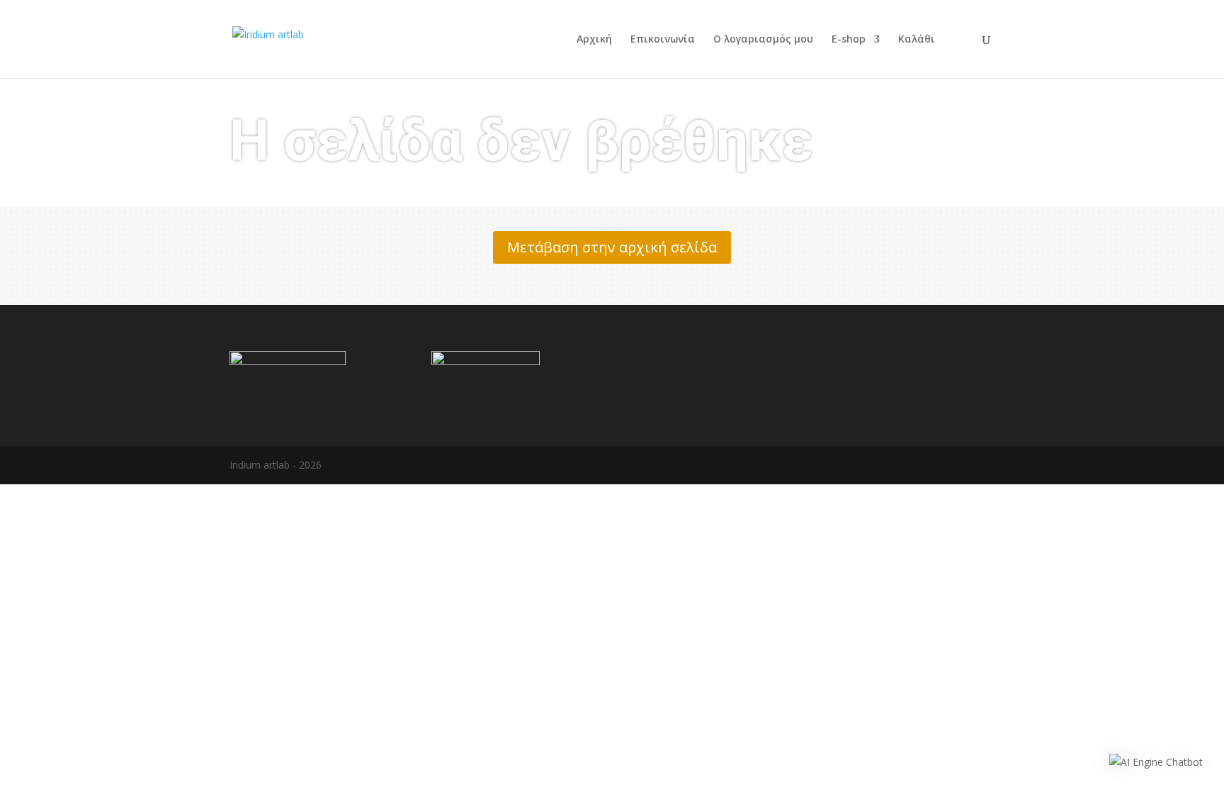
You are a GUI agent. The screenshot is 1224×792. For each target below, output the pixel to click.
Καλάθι (916, 39)
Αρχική (594, 39)
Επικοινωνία (662, 39)
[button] (1156, 762)
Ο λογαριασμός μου (763, 39)
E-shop (849, 39)
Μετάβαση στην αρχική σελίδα (612, 247)
